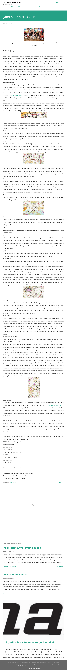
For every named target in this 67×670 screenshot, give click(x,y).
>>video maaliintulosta (55, 405)
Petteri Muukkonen (12, 2)
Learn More (31, 668)
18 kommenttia (13, 566)
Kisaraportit (13, 482)
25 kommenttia (13, 593)
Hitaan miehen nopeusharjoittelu (42, 6)
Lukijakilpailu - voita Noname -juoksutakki (28, 642)
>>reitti (25, 98)
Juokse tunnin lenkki (8, 6)
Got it (38, 668)
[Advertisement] (33, 531)
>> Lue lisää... (60, 566)
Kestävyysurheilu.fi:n (16, 95)
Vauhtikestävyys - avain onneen (24, 6)
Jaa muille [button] (59, 482)
